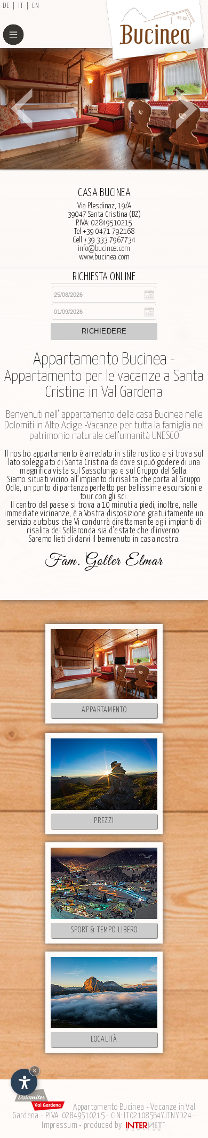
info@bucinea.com (104, 249)
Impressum (59, 1125)
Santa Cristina (86, 463)
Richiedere (104, 331)
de (6, 6)
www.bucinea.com (104, 257)
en (35, 6)
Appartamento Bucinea (108, 1107)
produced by (104, 1125)
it (20, 6)
